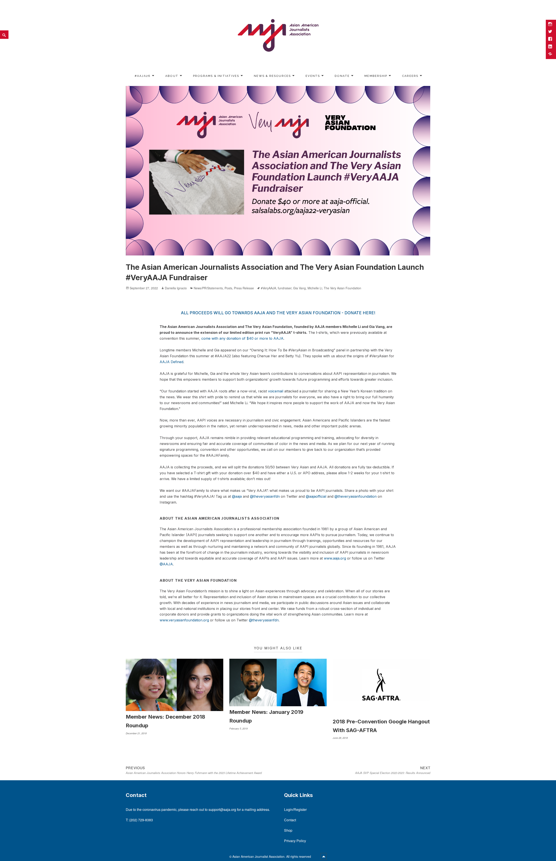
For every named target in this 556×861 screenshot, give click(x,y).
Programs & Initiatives (216, 75)
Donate (342, 75)
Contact (290, 819)
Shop (288, 830)
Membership (375, 75)
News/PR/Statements (208, 288)
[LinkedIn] (550, 47)
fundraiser (284, 288)
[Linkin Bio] (550, 54)
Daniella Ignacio (176, 288)
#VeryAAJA (268, 288)
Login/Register (295, 809)
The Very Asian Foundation (342, 288)
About (171, 75)
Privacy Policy (295, 840)
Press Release (244, 288)
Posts (228, 288)
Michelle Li (315, 288)
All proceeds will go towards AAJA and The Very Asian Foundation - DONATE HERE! (278, 312)
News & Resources (272, 75)
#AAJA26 (143, 75)
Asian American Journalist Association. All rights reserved (272, 856)
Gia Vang (299, 288)
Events (313, 75)
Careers (410, 75)
